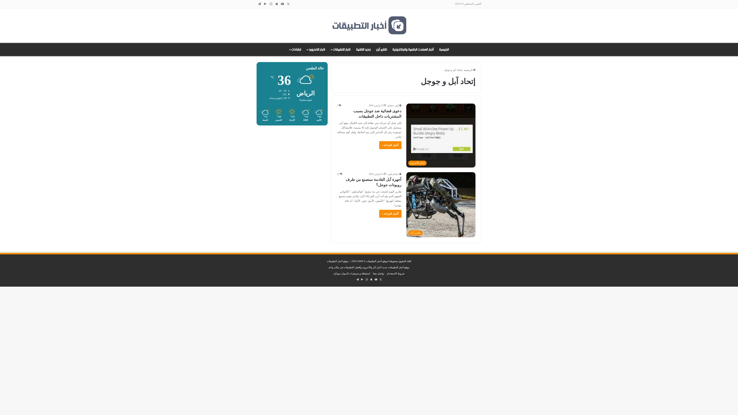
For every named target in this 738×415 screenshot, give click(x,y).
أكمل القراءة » (390, 145)
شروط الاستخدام (396, 273)
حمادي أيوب (393, 174)
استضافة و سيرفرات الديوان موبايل (351, 273)
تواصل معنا (378, 273)
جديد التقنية (363, 50)
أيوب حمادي (393, 105)
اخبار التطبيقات (342, 50)
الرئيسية (444, 50)
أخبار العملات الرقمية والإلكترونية (413, 50)
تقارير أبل (381, 50)
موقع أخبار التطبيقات (337, 261)
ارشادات (296, 50)
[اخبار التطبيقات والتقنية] (369, 25)
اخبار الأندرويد (317, 50)
